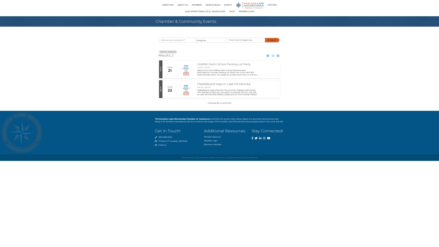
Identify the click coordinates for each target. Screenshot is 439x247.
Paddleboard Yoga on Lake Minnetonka (223, 84)
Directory (168, 5)
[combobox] (211, 40)
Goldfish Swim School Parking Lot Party (223, 64)
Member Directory (212, 137)
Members (197, 5)
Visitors (272, 5)
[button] (268, 56)
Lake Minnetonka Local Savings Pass (205, 11)
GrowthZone (225, 103)
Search (273, 40)
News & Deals (213, 5)
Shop (232, 11)
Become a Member (213, 144)
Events (228, 5)
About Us (183, 5)
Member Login (246, 11)
